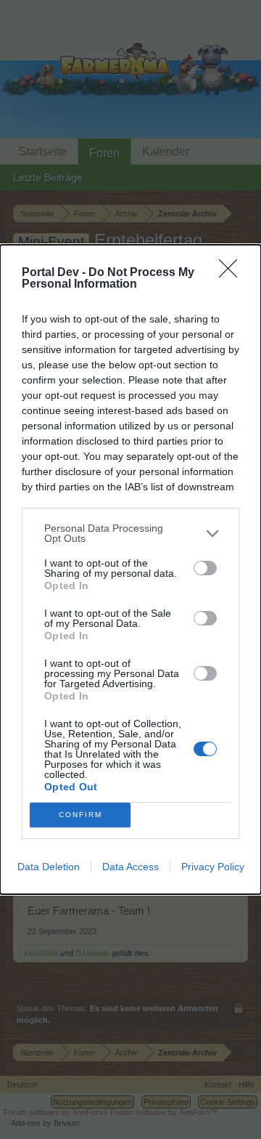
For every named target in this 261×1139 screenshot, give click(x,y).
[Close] (232, 273)
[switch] (205, 568)
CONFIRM (80, 815)
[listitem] (130, 533)
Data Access (130, 866)
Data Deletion (48, 866)
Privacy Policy (212, 866)
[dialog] (130, 569)
